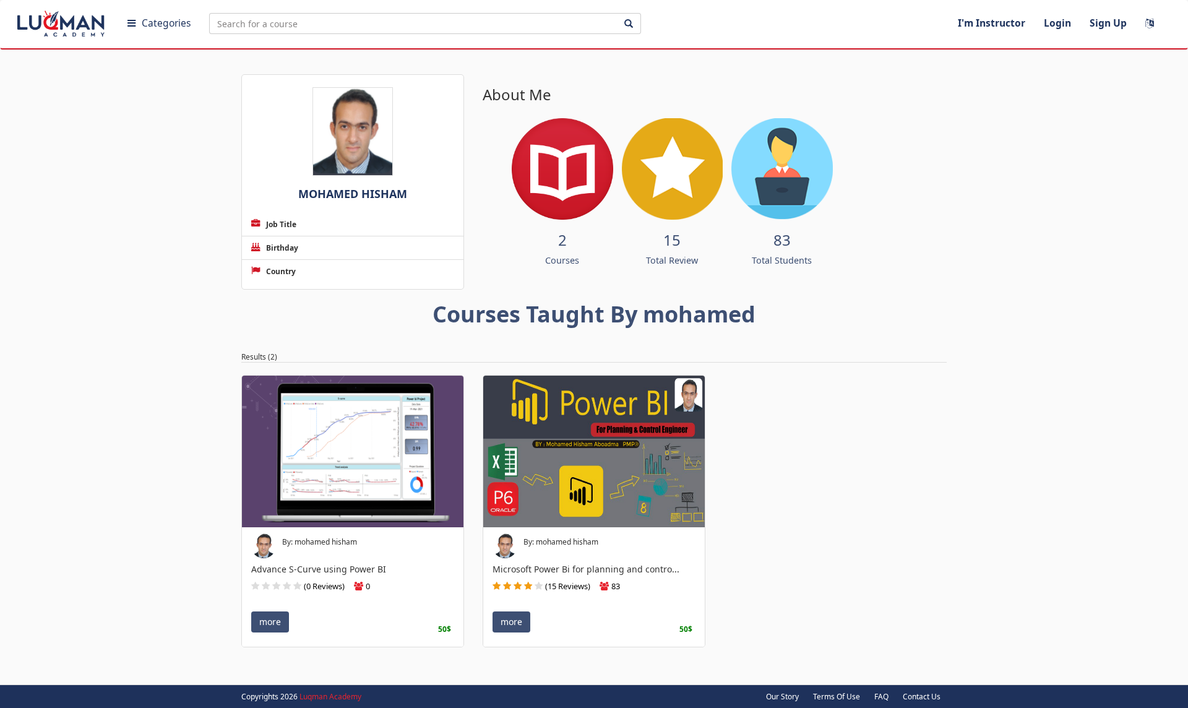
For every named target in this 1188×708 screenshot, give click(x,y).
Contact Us (921, 696)
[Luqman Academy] (62, 21)
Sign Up (1108, 23)
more (270, 622)
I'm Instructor (991, 23)
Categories (166, 23)
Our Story (782, 696)
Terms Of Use (836, 696)
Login (1057, 23)
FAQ (881, 696)
